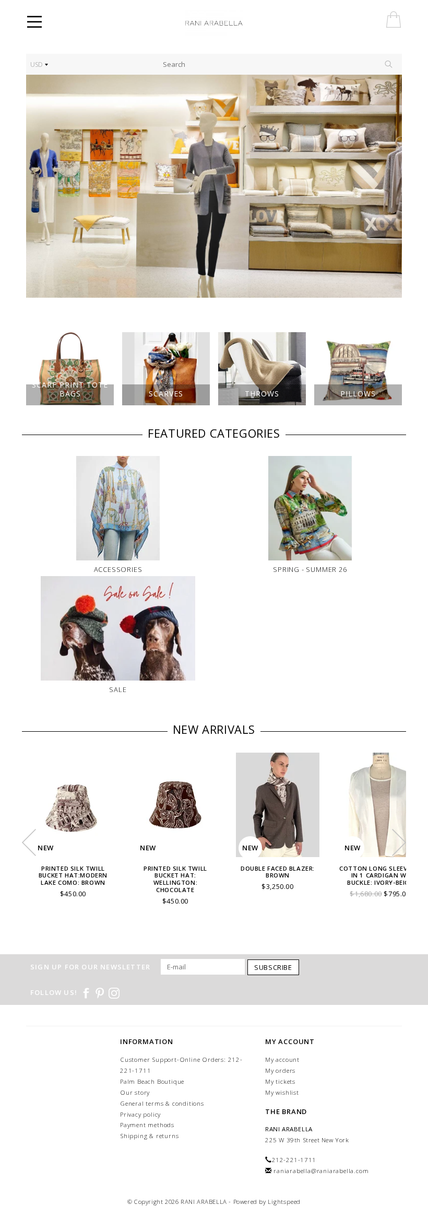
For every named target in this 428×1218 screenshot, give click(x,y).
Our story (135, 1092)
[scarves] (214, 186)
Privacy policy (140, 1114)
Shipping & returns (149, 1136)
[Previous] (39, 186)
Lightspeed (284, 1201)
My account (282, 1059)
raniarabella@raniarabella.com (321, 1171)
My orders (280, 1070)
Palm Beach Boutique (152, 1081)
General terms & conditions (162, 1103)
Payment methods (147, 1125)
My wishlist (282, 1092)
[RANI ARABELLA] (228, 23)
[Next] (389, 186)
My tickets (280, 1081)
